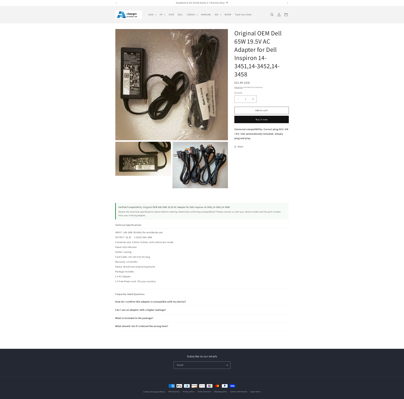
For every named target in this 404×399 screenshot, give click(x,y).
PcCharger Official (157, 392)
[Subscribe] (226, 365)
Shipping (238, 87)
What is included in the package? (134, 318)
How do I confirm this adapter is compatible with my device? (150, 301)
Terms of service (204, 391)
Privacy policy (189, 391)
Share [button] (240, 146)
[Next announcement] (287, 3)
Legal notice (255, 391)
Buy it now (262, 119)
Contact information (238, 391)
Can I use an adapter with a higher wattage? (140, 310)
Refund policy (174, 391)
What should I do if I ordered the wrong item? (141, 326)
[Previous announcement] (116, 3)
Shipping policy (220, 391)
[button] (152, 14)
